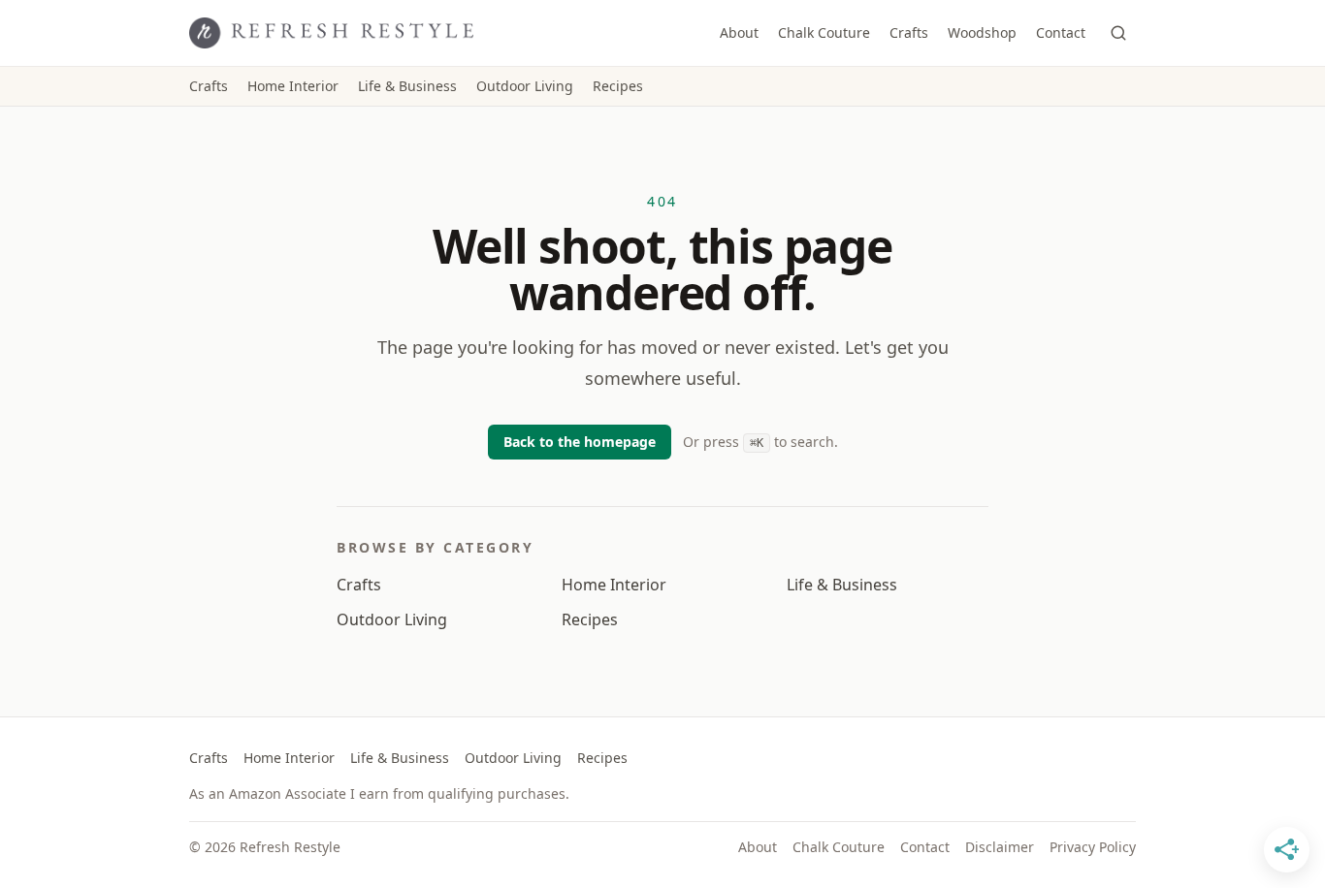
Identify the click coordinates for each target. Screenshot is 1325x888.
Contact (1060, 32)
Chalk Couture (824, 32)
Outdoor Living (524, 86)
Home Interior (293, 86)
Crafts (908, 32)
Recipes (618, 86)
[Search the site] (1118, 33)
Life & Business (407, 86)
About (739, 32)
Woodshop (982, 32)
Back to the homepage (579, 441)
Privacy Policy (1093, 847)
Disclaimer (999, 847)
